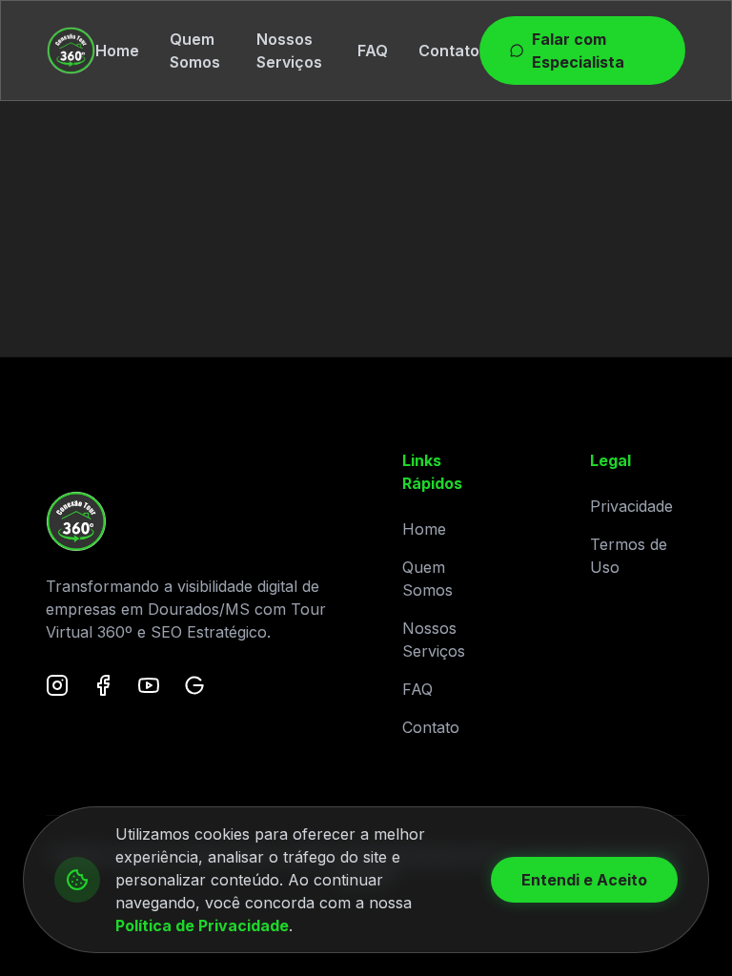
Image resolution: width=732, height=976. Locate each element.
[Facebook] (103, 685)
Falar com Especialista (578, 50)
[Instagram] (57, 685)
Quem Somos (195, 50)
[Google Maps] (194, 685)
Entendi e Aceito (584, 879)
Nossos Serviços (289, 50)
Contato (448, 50)
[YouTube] (148, 685)
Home (117, 50)
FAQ (372, 50)
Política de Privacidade (202, 925)
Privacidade (631, 506)
